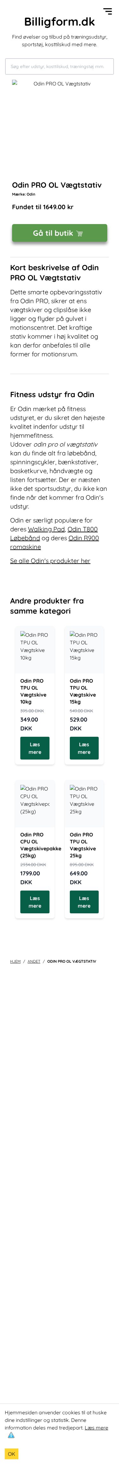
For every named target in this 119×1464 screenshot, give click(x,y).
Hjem (15, 961)
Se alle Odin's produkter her (50, 561)
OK (11, 1454)
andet (34, 961)
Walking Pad (46, 529)
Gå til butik (53, 233)
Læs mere (96, 1427)
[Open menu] (107, 11)
